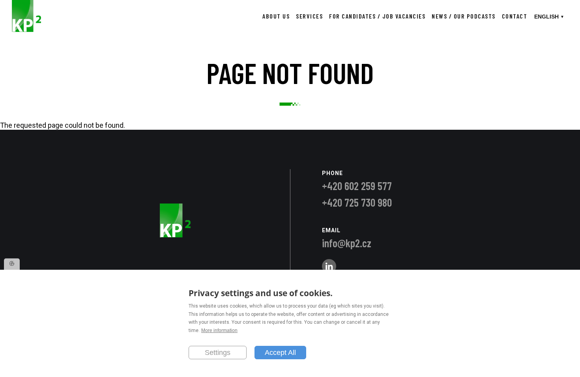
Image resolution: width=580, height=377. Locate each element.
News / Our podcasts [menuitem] (464, 16)
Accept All (280, 352)
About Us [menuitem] (276, 16)
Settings (217, 352)
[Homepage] (26, 29)
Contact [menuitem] (515, 16)
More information (219, 330)
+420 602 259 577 (357, 185)
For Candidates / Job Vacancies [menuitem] (377, 16)
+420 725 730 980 (357, 202)
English (546, 16)
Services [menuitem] (309, 16)
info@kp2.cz (346, 243)
